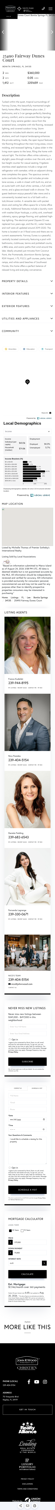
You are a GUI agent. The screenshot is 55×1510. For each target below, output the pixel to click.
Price (10, 1238)
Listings (14, 597)
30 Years (15, 1230)
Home (5, 597)
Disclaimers (27, 1484)
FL (22, 597)
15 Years (27, 1230)
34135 (8, 600)
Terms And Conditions (27, 1489)
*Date (10, 1115)
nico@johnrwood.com (21, 983)
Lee (29, 597)
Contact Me (32, 688)
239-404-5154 (43, 8)
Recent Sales (22, 688)
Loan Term (13, 1225)
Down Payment (15, 1248)
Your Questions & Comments (20, 1135)
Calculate (27, 1274)
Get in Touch (27, 1410)
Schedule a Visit (37, 1088)
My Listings (12, 688)
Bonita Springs (41, 597)
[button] (4, 32)
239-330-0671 (18, 914)
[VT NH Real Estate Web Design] (32, 1501)
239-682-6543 (18, 837)
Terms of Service (15, 1199)
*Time (10, 1125)
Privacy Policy (13, 1052)
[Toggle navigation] (50, 8)
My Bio (40, 688)
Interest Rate (14, 1259)
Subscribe (27, 1061)
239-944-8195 (18, 683)
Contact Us (12, 987)
